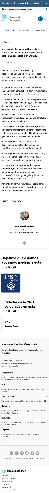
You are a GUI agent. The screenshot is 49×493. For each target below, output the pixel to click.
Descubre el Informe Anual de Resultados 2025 (22, 3)
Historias (5, 406)
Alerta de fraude (7, 481)
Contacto (5, 476)
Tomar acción (7, 396)
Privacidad (5, 484)
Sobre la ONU (7, 373)
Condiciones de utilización (11, 490)
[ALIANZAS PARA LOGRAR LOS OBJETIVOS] (12, 283)
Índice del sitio (7, 487)
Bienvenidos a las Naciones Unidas (19, 9)
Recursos (5, 418)
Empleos (5, 430)
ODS (3, 385)
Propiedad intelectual (9, 478)
